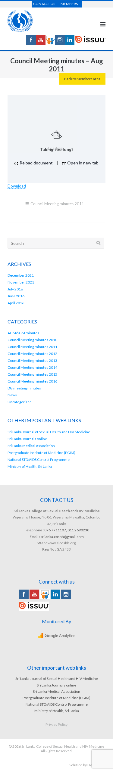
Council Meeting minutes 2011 (57, 203)
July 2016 (15, 289)
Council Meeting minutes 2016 (32, 381)
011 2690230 (78, 530)
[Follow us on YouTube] (41, 43)
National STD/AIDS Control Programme (39, 459)
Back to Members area (82, 79)
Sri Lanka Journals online (27, 439)
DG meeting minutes (24, 388)
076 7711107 (55, 530)
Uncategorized (20, 402)
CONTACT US (44, 4)
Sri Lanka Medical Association (31, 445)
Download (17, 186)
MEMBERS (69, 4)
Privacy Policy (56, 724)
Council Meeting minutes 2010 (32, 340)
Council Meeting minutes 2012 (32, 353)
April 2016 (16, 303)
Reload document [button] (36, 162)
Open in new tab (82, 162)
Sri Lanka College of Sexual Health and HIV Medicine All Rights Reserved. (62, 748)
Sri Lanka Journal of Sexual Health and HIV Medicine (49, 432)
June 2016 (16, 296)
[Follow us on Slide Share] (50, 43)
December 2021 (21, 275)
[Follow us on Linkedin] (69, 43)
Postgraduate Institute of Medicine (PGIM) (41, 452)
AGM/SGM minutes (23, 333)
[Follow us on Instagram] (60, 43)
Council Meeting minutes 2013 (32, 360)
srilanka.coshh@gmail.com (62, 536)
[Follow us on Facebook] (31, 43)
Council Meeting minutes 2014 (32, 367)
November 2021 (21, 282)
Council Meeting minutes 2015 (32, 374)
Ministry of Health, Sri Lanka (30, 466)
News (12, 395)
